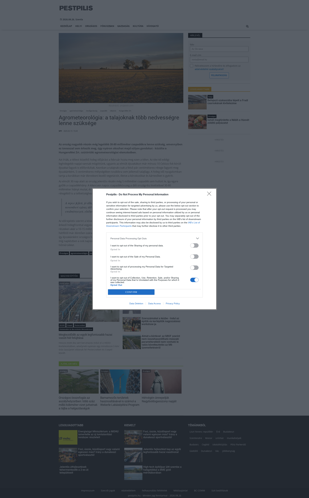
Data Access (154, 303)
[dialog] (154, 249)
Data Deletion (136, 303)
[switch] (194, 245)
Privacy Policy (173, 303)
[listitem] (154, 238)
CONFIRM (131, 292)
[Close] (210, 195)
